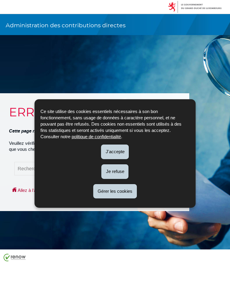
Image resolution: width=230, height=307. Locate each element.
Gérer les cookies (115, 190)
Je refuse (115, 171)
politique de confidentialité (96, 136)
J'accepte (115, 151)
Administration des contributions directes (65, 25)
